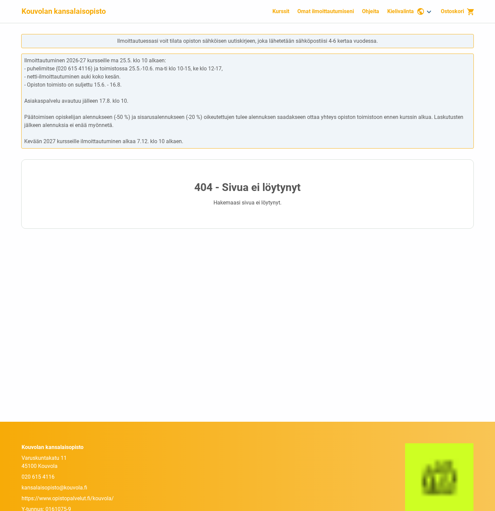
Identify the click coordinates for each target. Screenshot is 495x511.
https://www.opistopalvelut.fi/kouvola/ (68, 498)
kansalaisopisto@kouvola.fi (54, 487)
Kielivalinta (400, 11)
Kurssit (280, 11)
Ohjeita (370, 11)
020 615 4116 (38, 477)
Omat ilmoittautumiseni (325, 11)
